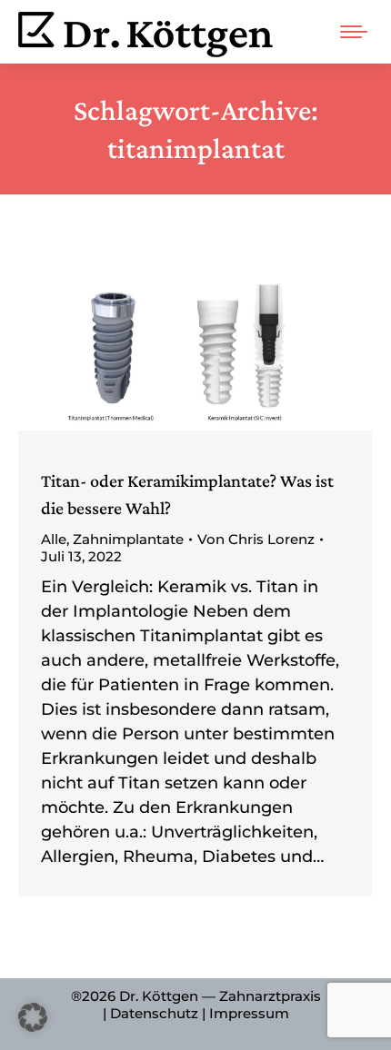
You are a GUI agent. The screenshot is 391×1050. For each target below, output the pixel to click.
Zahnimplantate (128, 539)
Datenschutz (154, 1013)
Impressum (249, 1013)
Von (256, 539)
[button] (32, 1017)
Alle (53, 539)
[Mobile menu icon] (354, 31)
